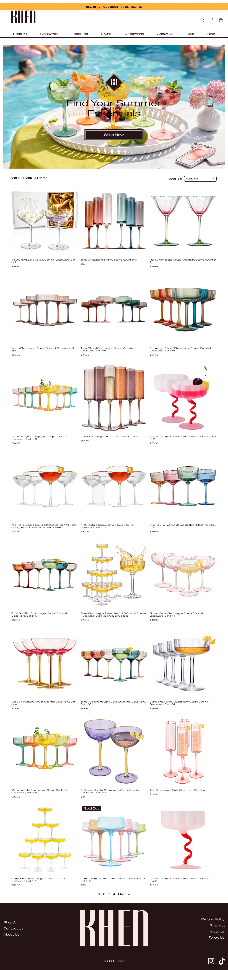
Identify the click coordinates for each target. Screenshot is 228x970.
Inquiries (217, 931)
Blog (211, 34)
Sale (190, 34)
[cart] (221, 20)
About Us (165, 34)
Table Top (80, 34)
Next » (124, 894)
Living (106, 34)
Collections (134, 34)
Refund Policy (213, 919)
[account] (212, 20)
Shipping (217, 925)
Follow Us (216, 937)
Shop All (20, 34)
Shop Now (114, 135)
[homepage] (114, 17)
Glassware (49, 34)
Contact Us (13, 928)
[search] (202, 20)
